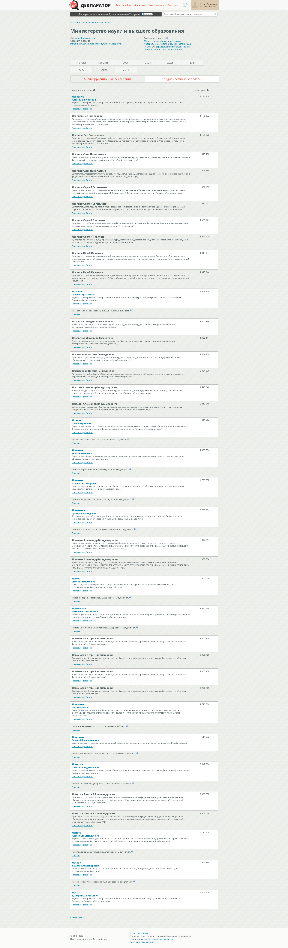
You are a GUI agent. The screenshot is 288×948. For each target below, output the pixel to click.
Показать (76, 314)
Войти (203, 4)
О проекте (140, 5)
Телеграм (173, 5)
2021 (192, 62)
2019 (104, 69)
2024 (148, 62)
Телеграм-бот (123, 5)
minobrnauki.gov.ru (85, 38)
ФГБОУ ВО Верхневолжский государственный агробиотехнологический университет (167, 48)
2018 (126, 69)
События (103, 62)
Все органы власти (80, 22)
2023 (170, 62)
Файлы (81, 62)
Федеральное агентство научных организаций (167, 43)
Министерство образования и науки (162, 41)
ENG (185, 3)
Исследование (156, 5)
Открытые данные (139, 933)
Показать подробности (82, 109)
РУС (185, 6)
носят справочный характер (158, 939)
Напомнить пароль (208, 6)
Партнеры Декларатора (142, 942)
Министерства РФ (101, 22)
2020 (81, 69)
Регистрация (212, 4)
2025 (126, 62)
